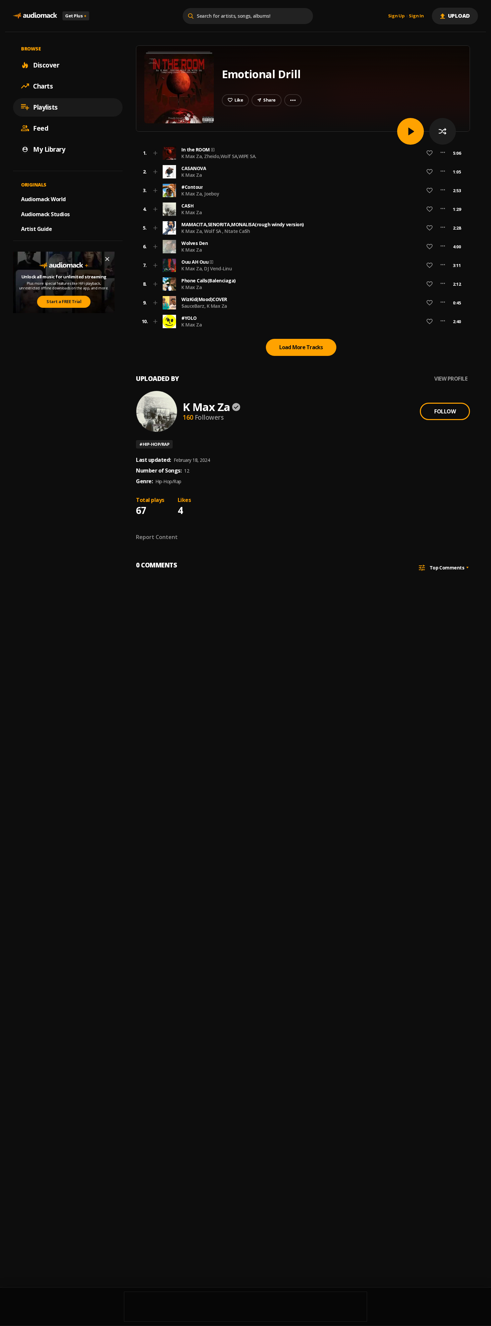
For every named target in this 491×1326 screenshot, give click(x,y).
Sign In (416, 16)
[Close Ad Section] (107, 259)
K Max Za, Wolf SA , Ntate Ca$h (215, 231)
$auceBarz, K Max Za (204, 306)
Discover (46, 64)
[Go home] (35, 16)
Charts (43, 86)
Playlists (45, 107)
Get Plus (76, 16)
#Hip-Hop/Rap (154, 444)
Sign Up (396, 16)
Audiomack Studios (45, 214)
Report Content (157, 537)
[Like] (430, 153)
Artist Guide (36, 229)
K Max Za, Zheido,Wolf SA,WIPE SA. (219, 156)
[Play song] (410, 131)
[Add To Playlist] (155, 153)
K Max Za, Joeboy (200, 193)
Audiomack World (43, 199)
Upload (459, 15)
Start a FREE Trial (63, 301)
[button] (301, 153)
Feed (40, 128)
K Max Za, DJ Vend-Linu (206, 268)
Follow (445, 411)
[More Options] (443, 153)
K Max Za (191, 175)
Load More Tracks (301, 347)
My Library (49, 149)
